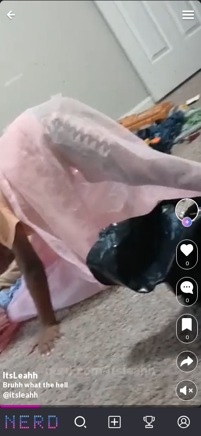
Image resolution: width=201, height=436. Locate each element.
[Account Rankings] (149, 422)
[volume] (186, 390)
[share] (186, 361)
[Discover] (80, 422)
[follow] (187, 222)
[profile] (187, 210)
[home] (31, 422)
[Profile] (183, 422)
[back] (13, 15)
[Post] (115, 422)
